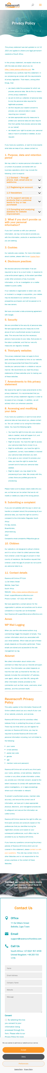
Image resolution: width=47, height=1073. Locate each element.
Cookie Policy (18, 1069)
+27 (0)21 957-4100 (32, 951)
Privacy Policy (28, 1069)
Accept (23, 1050)
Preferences (23, 1063)
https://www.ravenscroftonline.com (18, 69)
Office (15, 918)
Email (14, 934)
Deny (24, 1057)
